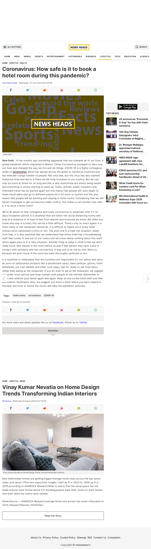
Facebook (57, 322)
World (27, 56)
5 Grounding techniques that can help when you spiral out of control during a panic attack (147, 278)
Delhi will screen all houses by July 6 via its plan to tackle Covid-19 (3, 278)
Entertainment (56, 56)
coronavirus (20, 171)
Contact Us (99, 537)
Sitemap (81, 537)
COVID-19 (49, 295)
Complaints (114, 537)
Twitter (83, 322)
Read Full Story (53, 515)
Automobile (75, 56)
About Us (36, 537)
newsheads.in (83, 544)
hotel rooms (19, 295)
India (17, 56)
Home (7, 56)
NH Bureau (6, 401)
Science (144, 56)
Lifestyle (105, 56)
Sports (39, 56)
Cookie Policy (68, 537)
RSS (90, 537)
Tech (117, 56)
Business (91, 56)
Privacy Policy (51, 537)
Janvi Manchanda (9, 83)
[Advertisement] (75, 20)
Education (130, 56)
